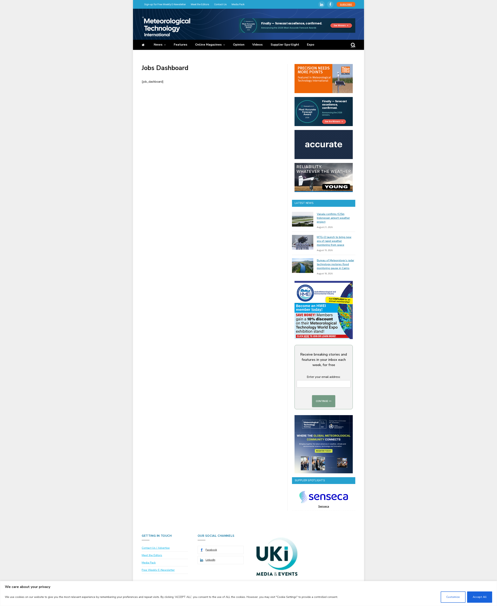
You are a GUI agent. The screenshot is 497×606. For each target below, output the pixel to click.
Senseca (323, 506)
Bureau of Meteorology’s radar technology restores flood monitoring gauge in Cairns (335, 264)
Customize (453, 597)
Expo (310, 44)
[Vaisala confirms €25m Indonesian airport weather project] (302, 219)
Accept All (480, 597)
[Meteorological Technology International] (166, 26)
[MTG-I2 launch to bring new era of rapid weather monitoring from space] (302, 242)
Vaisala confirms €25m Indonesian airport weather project (333, 218)
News (158, 44)
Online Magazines (208, 44)
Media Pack (238, 4)
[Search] (352, 45)
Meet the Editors (200, 4)
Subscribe (346, 4)
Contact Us (220, 4)
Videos (257, 44)
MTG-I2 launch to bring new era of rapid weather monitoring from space (334, 241)
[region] (248, 593)
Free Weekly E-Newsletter (158, 570)
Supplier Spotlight (285, 44)
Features (181, 44)
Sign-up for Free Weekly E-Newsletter (165, 4)
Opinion (239, 44)
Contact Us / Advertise (156, 548)
